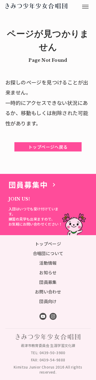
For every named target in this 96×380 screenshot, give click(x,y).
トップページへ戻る (48, 147)
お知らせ (48, 272)
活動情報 (48, 263)
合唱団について (48, 253)
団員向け (48, 301)
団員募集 (48, 282)
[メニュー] (85, 6)
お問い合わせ (48, 291)
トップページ (48, 243)
